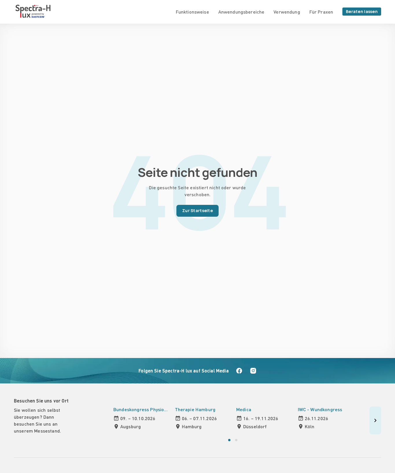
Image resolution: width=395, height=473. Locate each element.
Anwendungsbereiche (241, 12)
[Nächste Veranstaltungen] (375, 420)
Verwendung (287, 12)
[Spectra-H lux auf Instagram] (253, 370)
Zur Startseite (197, 210)
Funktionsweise (192, 12)
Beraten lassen (362, 11)
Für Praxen (321, 12)
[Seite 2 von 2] (236, 440)
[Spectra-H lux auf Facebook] (239, 370)
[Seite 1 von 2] (229, 440)
